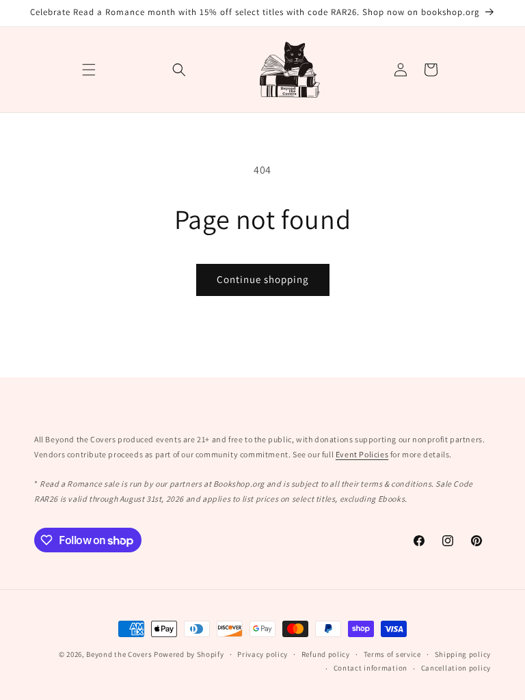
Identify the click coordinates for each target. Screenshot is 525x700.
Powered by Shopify (189, 654)
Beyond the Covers (119, 654)
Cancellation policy (456, 668)
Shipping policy (463, 654)
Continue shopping (263, 279)
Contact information (370, 668)
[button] (89, 70)
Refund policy (325, 654)
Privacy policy (262, 654)
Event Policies (362, 454)
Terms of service (392, 654)
